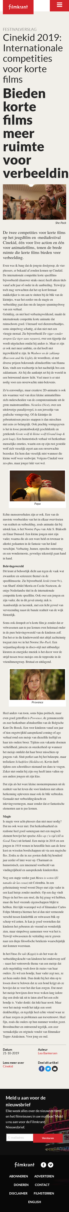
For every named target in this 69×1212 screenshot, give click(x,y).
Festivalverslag (20, 29)
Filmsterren (44, 1193)
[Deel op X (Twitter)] (48, 1069)
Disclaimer (18, 1193)
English (34, 1202)
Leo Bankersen (47, 1053)
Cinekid (8, 1066)
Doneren (21, 1185)
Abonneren (18, 1176)
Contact (42, 1185)
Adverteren (44, 1176)
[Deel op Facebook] (41, 1069)
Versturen (48, 1138)
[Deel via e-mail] (55, 1069)
